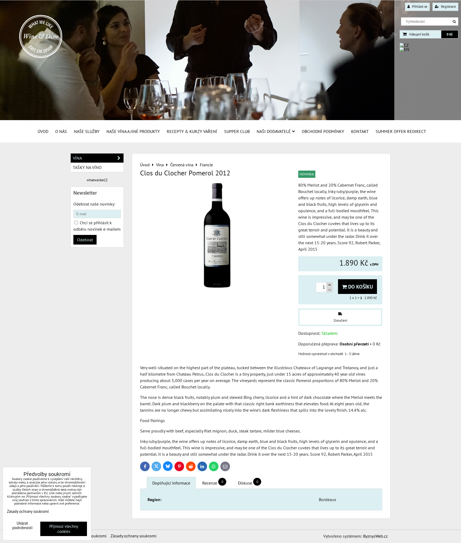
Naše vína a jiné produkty (133, 131)
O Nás (61, 131)
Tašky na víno (87, 167)
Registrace (448, 6)
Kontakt (360, 131)
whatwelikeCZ (97, 180)
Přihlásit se (419, 6)
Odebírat (85, 239)
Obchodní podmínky (323, 131)
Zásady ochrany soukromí (133, 535)
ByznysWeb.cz (375, 536)
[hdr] (230, 118)
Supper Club (237, 131)
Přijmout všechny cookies (63, 529)
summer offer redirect (401, 131)
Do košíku (360, 286)
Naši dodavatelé (274, 131)
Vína (77, 158)
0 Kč (450, 34)
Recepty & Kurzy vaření (192, 131)
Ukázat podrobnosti (22, 525)
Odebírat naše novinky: (94, 204)
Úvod (43, 131)
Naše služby (87, 131)
